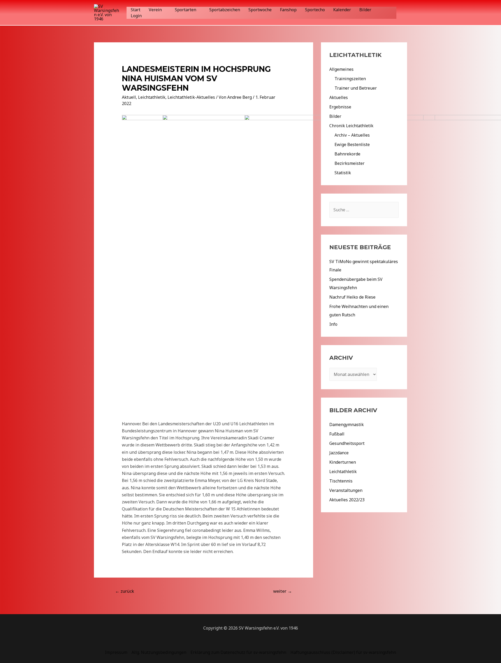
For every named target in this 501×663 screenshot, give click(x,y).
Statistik (343, 173)
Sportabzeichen (224, 10)
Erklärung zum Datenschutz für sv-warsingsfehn (238, 652)
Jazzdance (339, 453)
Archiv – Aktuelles (352, 135)
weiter (282, 591)
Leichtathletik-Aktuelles (191, 97)
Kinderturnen (342, 462)
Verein (155, 10)
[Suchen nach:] (364, 210)
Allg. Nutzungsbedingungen (159, 652)
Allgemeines (341, 69)
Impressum (116, 652)
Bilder (365, 10)
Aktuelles (338, 97)
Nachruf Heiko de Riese (352, 297)
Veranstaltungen (345, 490)
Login (136, 16)
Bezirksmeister (350, 163)
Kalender (342, 10)
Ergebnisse (340, 107)
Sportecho (315, 10)
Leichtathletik (151, 97)
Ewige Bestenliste (352, 144)
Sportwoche (260, 10)
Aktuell (129, 97)
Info (333, 324)
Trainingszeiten (350, 79)
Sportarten (185, 10)
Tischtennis (341, 481)
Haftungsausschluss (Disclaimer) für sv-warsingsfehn (343, 652)
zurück (124, 591)
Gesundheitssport (347, 443)
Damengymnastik (346, 424)
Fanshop (288, 10)
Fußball (336, 434)
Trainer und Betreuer (356, 88)
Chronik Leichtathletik (351, 126)
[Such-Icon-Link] (404, 13)
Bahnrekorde (347, 154)
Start (135, 10)
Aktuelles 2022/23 (347, 500)
